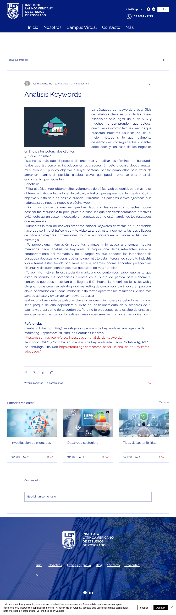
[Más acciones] (149, 84)
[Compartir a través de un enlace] (51, 372)
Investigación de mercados (31, 442)
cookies (144, 607)
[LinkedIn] (153, 9)
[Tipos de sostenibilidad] (144, 423)
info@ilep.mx (134, 9)
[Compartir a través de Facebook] (26, 372)
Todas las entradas (18, 59)
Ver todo (164, 402)
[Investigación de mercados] (32, 423)
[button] (164, 60)
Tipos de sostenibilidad (140, 442)
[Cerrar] (172, 607)
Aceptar (160, 607)
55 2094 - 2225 (143, 16)
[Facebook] (148, 9)
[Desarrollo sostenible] (88, 423)
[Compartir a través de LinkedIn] (43, 372)
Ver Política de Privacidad (50, 610)
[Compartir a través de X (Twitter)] (34, 372)
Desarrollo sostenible (82, 442)
